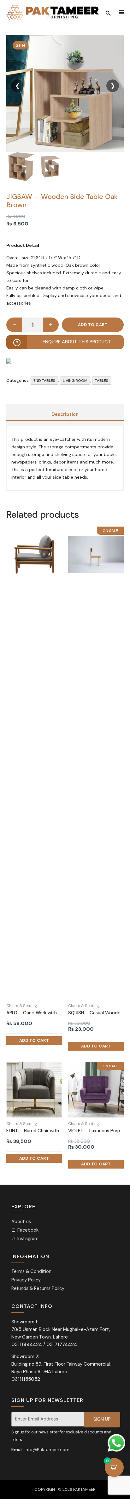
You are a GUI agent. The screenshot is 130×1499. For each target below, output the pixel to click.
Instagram (27, 1239)
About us (21, 1222)
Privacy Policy (26, 1280)
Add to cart (93, 325)
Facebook (27, 1230)
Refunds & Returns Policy (37, 1289)
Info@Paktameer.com (47, 1449)
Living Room (75, 380)
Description (65, 414)
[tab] (65, 415)
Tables (101, 380)
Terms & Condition (31, 1271)
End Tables (44, 380)
